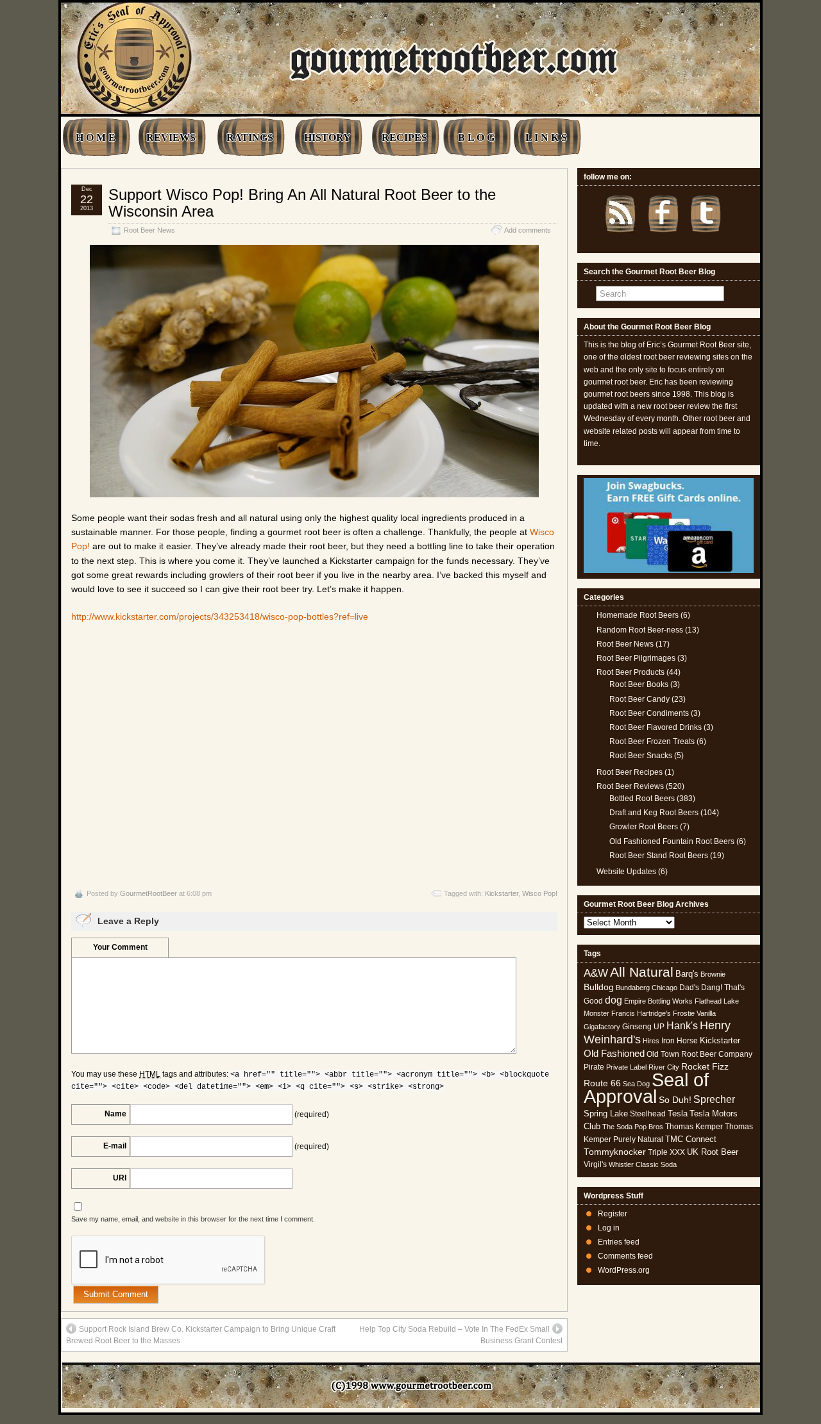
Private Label (626, 1067)
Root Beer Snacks (640, 755)
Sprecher (714, 1099)
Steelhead (648, 1113)
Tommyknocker (615, 1152)
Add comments (527, 230)
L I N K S (546, 137)
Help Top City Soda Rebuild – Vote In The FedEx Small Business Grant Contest (461, 1335)
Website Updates (626, 871)
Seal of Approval (646, 1088)
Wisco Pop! (539, 893)
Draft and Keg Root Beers (653, 812)
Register (612, 1213)
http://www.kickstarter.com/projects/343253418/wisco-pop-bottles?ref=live (219, 616)
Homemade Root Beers (638, 615)
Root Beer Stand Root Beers (658, 855)
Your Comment (120, 947)
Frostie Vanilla (694, 1013)
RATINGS (249, 137)
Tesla (678, 1113)
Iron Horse (679, 1040)
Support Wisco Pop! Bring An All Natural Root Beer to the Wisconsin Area (302, 203)
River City (663, 1067)
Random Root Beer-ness (640, 629)
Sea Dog (636, 1084)
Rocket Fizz (705, 1066)
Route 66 (602, 1083)
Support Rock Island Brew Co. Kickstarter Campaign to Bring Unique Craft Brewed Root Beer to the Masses (200, 1335)
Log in (609, 1227)
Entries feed (618, 1242)
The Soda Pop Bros (632, 1126)
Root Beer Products (630, 672)
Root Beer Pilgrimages (636, 658)
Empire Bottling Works (658, 1001)
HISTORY (327, 137)
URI (119, 1177)
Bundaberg (633, 987)
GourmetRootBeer (148, 893)
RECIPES (404, 137)
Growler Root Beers (643, 826)
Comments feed (625, 1256)
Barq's (686, 974)
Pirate (594, 1067)
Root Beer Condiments (649, 713)
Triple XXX (666, 1152)
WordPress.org (624, 1270)
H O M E (95, 137)
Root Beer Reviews (630, 786)
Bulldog (599, 987)
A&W (596, 973)
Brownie (712, 974)
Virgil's (595, 1164)
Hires (651, 1041)
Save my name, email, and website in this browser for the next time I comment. (193, 1219)
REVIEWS (171, 137)
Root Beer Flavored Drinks (655, 727)
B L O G (476, 137)
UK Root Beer (712, 1152)
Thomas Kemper (694, 1126)
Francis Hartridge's (641, 1013)
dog (613, 1000)
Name (115, 1113)
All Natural (641, 972)
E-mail (114, 1145)
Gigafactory (602, 1027)
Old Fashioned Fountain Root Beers (671, 841)
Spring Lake (606, 1113)
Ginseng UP (643, 1026)
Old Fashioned (614, 1053)
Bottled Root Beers (642, 798)
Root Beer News (149, 230)
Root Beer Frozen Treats (652, 741)
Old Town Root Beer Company (699, 1054)
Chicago (664, 987)
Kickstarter (501, 893)
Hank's (682, 1025)
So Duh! (675, 1100)
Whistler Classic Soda (643, 1164)
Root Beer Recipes (630, 772)
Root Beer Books (638, 684)
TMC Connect (690, 1139)
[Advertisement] (314, 755)
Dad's (689, 987)
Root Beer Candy (639, 699)
